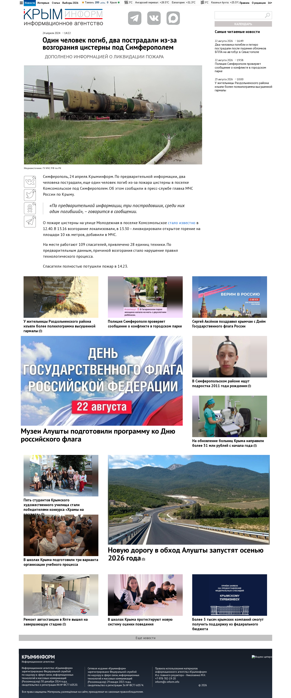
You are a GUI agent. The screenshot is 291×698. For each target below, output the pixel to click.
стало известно (181, 222)
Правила (244, 3)
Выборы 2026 (70, 3)
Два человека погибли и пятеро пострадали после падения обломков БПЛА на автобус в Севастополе (240, 48)
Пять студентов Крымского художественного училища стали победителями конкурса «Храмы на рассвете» (54, 507)
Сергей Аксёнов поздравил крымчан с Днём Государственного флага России (229, 323)
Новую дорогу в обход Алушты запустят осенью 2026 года (185, 553)
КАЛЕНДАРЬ (243, 24)
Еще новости (145, 638)
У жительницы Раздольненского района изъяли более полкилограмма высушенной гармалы (243, 86)
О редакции (259, 3)
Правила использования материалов (176, 668)
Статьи (56, 3)
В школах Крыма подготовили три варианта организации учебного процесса (61, 562)
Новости (30, 3)
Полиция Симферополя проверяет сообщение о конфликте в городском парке (240, 67)
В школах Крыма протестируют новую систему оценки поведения (140, 621)
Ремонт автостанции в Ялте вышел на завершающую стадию (56, 621)
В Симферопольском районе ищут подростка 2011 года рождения (221, 383)
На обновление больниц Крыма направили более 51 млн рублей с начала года (228, 443)
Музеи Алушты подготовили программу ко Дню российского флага (98, 434)
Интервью (43, 3)
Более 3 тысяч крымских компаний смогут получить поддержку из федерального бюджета (228, 624)
